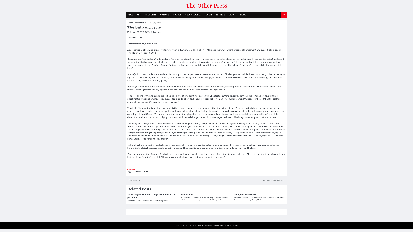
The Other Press (206, 6)
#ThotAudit (187, 194)
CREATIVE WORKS (193, 15)
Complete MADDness (245, 194)
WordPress (233, 225)
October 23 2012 (141, 172)
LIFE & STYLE (150, 15)
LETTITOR (220, 15)
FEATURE (208, 15)
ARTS (139, 15)
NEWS (130, 15)
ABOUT (232, 15)
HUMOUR (177, 15)
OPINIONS (164, 15)
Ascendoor (215, 225)
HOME (243, 15)
